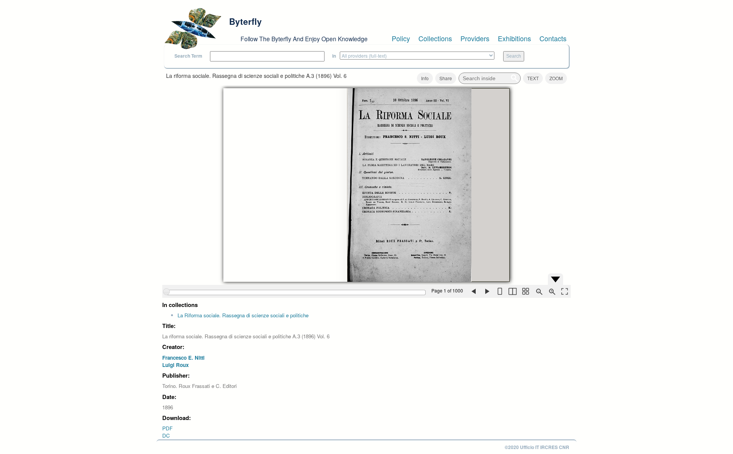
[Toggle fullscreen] (564, 291)
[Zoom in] (551, 291)
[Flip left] (473, 291)
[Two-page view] (512, 291)
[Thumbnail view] (525, 291)
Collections (435, 38)
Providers (474, 38)
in (334, 56)
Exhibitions (514, 38)
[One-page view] (499, 291)
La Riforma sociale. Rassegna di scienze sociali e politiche (243, 315)
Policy (401, 38)
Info (425, 78)
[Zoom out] (538, 291)
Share (445, 78)
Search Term (188, 56)
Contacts (553, 38)
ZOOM (556, 78)
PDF (167, 428)
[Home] (192, 29)
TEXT (533, 78)
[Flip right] (486, 291)
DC (166, 435)
